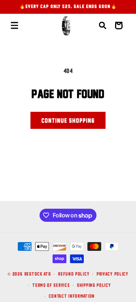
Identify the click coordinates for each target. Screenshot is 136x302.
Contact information (72, 296)
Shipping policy (94, 285)
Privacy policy (112, 274)
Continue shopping (68, 120)
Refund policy (73, 274)
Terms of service (51, 285)
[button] (14, 25)
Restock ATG (37, 274)
